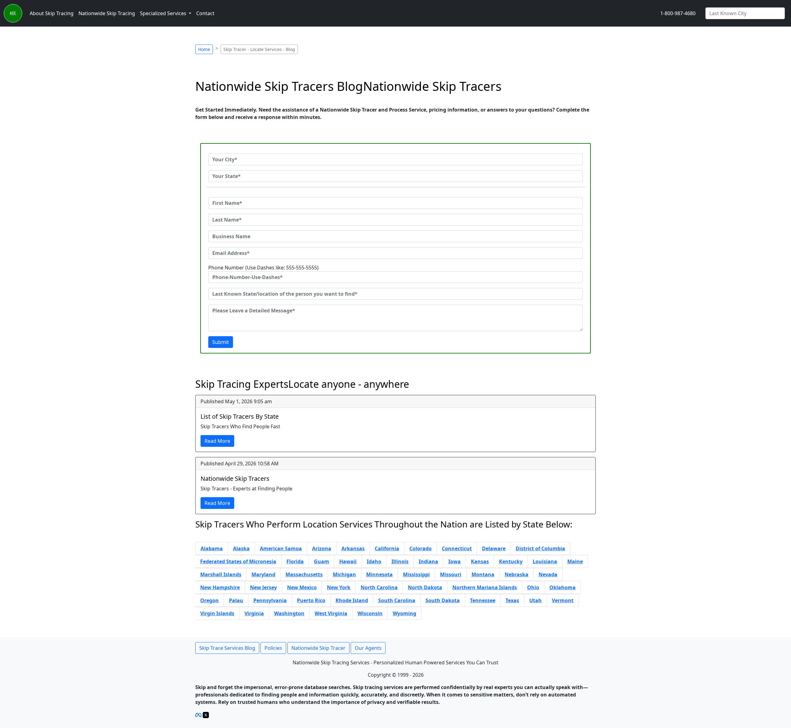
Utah (535, 600)
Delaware (493, 548)
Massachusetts (304, 574)
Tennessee (482, 600)
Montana (483, 574)
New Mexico (302, 587)
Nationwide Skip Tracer (318, 648)
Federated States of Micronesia (238, 561)
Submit (220, 342)
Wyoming (404, 613)
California (387, 548)
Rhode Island (352, 600)
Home (204, 49)
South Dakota (442, 600)
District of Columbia (540, 548)
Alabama (212, 548)
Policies (273, 648)
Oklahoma (562, 587)
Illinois (399, 561)
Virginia (254, 613)
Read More (217, 441)
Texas (512, 600)
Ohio (533, 587)
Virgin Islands (217, 613)
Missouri (450, 574)
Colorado (420, 548)
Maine (575, 561)
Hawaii (348, 561)
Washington (289, 613)
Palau (236, 600)
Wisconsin (370, 613)
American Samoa (281, 548)
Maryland (263, 574)
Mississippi (416, 574)
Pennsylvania (270, 600)
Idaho (374, 561)
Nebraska (516, 574)
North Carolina (379, 587)
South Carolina (396, 600)
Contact (205, 13)
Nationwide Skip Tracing (106, 13)
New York (338, 587)
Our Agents (368, 648)
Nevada (548, 574)
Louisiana (545, 561)
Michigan (344, 574)
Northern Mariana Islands (484, 587)
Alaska (241, 548)
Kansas (480, 561)
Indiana (428, 561)
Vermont (562, 600)
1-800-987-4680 (678, 13)
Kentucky (510, 561)
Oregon (209, 600)
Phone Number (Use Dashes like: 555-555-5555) (263, 267)
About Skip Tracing (52, 13)
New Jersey (263, 587)
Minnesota (379, 574)
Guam (321, 561)
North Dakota (425, 587)
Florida (295, 561)
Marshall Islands (220, 574)
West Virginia (331, 613)
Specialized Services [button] (164, 13)
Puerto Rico (311, 600)
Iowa (454, 561)
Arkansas (353, 548)
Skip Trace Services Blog (227, 648)
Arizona (321, 548)
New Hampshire (220, 587)
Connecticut (457, 548)
